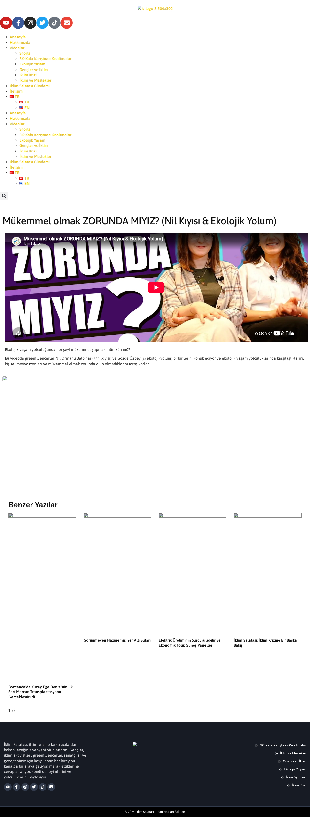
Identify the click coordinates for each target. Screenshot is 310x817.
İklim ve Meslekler (35, 80)
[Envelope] (67, 23)
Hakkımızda (20, 42)
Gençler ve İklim (33, 69)
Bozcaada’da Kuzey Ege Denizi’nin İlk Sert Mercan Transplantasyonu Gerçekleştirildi (40, 692)
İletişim (16, 91)
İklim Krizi (28, 75)
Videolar (17, 48)
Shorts (24, 53)
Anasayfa (18, 37)
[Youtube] (6, 23)
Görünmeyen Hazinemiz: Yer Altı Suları (117, 640)
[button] (4, 196)
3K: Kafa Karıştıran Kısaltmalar (45, 58)
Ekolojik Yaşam (32, 64)
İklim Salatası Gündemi (30, 86)
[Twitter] (42, 23)
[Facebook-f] (18, 23)
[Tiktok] (54, 23)
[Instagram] (30, 23)
